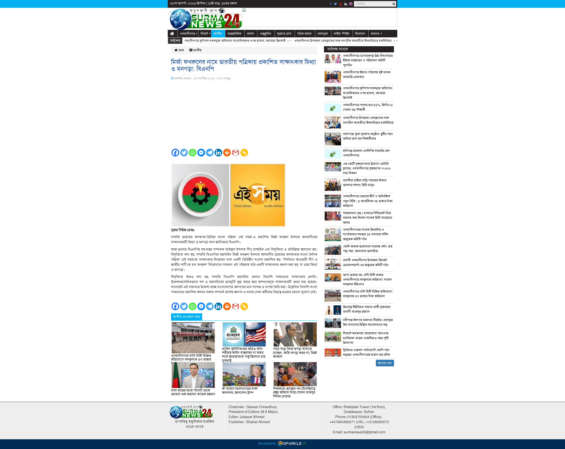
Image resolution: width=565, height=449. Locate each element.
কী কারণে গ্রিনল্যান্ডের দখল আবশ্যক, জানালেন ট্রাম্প (240, 390)
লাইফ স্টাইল (341, 34)
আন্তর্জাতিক (234, 34)
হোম (180, 50)
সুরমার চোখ (284, 34)
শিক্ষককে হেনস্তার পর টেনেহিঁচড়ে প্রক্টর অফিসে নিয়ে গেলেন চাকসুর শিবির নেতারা (294, 392)
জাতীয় (218, 34)
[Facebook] (175, 152)
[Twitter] (184, 152)
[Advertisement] (244, 115)
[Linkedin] (218, 152)
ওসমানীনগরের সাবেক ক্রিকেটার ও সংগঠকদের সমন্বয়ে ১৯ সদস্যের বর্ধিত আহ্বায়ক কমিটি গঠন (365, 234)
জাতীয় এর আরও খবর (186, 317)
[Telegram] (210, 152)
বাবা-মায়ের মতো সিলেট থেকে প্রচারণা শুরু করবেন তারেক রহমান (193, 392)
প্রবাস (250, 34)
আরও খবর (386, 363)
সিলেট (204, 34)
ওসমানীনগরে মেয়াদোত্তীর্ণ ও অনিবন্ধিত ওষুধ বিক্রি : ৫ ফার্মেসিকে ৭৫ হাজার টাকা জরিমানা (368, 201)
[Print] (227, 152)
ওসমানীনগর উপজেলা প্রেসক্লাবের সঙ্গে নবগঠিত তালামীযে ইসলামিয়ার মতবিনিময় (331, 41)
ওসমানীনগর (187, 34)
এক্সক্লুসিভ (265, 34)
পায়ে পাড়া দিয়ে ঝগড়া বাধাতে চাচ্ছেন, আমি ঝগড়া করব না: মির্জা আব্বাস (295, 353)
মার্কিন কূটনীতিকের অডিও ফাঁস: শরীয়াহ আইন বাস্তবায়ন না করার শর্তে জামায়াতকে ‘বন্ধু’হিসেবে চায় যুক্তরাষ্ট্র (243, 355)
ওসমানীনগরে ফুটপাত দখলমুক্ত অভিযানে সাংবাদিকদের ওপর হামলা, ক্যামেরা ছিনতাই (222, 41)
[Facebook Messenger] (201, 152)
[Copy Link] (244, 152)
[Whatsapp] (192, 152)
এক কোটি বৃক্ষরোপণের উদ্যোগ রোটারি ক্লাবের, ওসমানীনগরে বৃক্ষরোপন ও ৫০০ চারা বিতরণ (367, 168)
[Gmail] (235, 152)
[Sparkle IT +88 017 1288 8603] (292, 443)
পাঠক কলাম (304, 34)
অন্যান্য (375, 34)
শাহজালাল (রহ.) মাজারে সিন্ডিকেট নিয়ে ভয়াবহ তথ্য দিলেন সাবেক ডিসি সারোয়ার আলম (367, 217)
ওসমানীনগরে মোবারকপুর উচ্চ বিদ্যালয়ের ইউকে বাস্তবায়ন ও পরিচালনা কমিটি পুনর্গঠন (368, 60)
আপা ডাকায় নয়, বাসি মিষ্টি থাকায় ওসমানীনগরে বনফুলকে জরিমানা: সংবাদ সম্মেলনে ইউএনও (367, 279)
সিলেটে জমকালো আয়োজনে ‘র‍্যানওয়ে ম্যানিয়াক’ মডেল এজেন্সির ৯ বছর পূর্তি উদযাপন (365, 338)
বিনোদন (360, 34)
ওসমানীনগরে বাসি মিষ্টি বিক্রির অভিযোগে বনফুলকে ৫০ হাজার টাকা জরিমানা (191, 360)
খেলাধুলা (322, 34)
